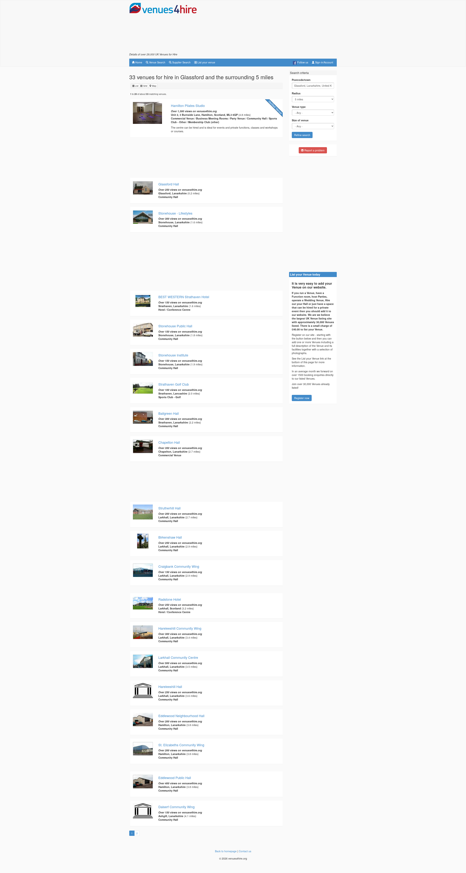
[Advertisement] (270, 27)
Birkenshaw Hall (170, 537)
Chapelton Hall (169, 442)
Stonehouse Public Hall (175, 325)
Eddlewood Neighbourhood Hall (181, 715)
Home (138, 62)
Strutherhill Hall (169, 508)
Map (153, 85)
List (136, 85)
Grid (145, 85)
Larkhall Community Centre (178, 657)
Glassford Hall (168, 184)
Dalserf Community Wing (176, 806)
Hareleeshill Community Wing (179, 628)
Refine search (302, 135)
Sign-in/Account (323, 62)
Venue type (299, 107)
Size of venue (300, 120)
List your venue (206, 62)
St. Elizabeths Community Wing (181, 744)
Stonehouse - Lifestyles (175, 213)
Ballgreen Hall (168, 413)
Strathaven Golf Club (173, 384)
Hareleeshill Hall (170, 686)
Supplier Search (181, 62)
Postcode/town (301, 80)
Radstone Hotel (169, 599)
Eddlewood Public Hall (174, 777)
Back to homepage (226, 851)
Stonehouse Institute (173, 355)
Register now (301, 398)
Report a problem (314, 150)
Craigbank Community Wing (178, 566)
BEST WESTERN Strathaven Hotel (183, 296)
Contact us (245, 851)
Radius (296, 93)
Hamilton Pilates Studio (188, 105)
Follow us (302, 62)
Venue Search (156, 62)
